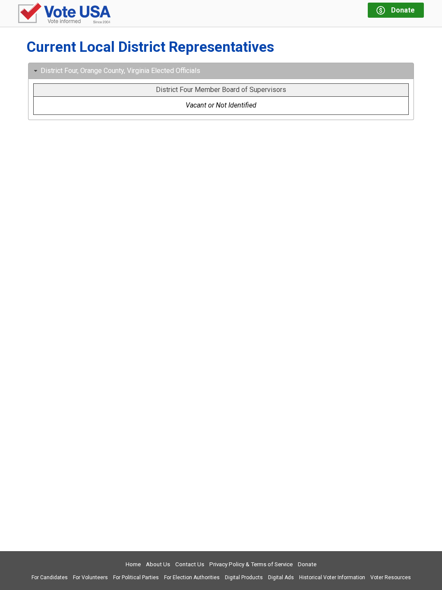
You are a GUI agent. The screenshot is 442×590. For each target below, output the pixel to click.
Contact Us (189, 564)
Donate (307, 564)
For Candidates (50, 577)
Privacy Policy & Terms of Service (251, 564)
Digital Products (244, 577)
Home (133, 564)
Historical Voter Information (332, 577)
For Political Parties (136, 577)
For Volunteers (90, 577)
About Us (158, 564)
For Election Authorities (192, 577)
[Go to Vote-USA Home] (64, 14)
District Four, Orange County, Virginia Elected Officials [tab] (120, 71)
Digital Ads (281, 577)
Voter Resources (390, 577)
